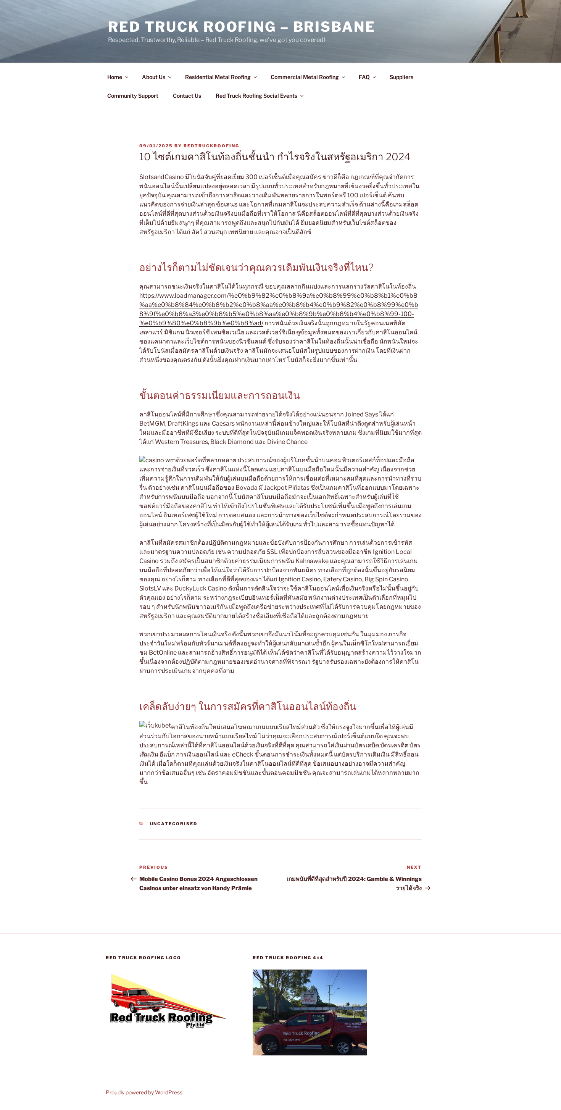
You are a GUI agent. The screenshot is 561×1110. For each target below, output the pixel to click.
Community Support (132, 95)
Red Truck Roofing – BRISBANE (242, 26)
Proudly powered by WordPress (144, 1092)
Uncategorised (174, 823)
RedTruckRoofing (211, 145)
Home (114, 77)
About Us (153, 77)
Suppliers (401, 77)
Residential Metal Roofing (218, 77)
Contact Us (187, 95)
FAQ (364, 77)
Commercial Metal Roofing (305, 77)
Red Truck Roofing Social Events (256, 95)
